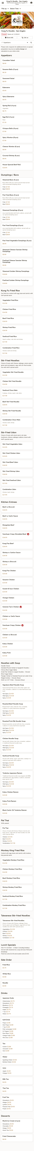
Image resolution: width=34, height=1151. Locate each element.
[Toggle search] (31, 42)
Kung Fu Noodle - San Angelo (17, 1)
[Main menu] (3, 3)
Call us (25, 37)
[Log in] (31, 3)
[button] (17, 62)
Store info (10, 37)
